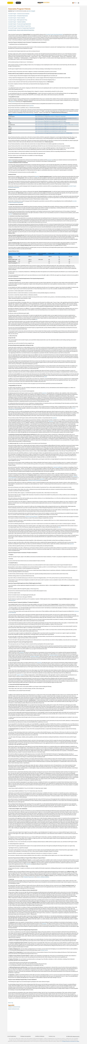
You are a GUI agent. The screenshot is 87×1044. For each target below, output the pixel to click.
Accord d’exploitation (11, 1036)
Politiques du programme (25, 1036)
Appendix (10, 161)
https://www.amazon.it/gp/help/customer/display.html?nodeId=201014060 (50, 121)
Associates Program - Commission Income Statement (18, 13)
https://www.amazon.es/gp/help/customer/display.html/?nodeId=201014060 (51, 126)
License (45, 376)
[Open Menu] (78, 3)
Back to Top (10, 1002)
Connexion (10, 2)
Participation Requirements (28, 876)
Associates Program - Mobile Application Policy (17, 19)
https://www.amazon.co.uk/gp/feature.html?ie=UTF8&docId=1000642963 (50, 116)
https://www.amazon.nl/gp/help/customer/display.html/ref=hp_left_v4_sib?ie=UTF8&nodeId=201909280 (57, 124)
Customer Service (44, 950)
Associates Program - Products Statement (16, 17)
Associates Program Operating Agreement (54, 34)
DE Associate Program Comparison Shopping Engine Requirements (21, 28)
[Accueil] (43, 3)
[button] (74, 3)
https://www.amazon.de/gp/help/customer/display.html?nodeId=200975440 (50, 128)
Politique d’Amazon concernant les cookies (70, 1041)
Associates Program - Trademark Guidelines (17, 21)
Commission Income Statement (34, 480)
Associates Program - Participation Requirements (18, 15)
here (35, 172)
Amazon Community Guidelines (43, 876)
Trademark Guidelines (57, 467)
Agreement (13, 101)
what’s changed (31, 11)
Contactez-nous (52, 1036)
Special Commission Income (13, 1008)
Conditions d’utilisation (39, 1036)
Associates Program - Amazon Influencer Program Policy (19, 26)
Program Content (20, 674)
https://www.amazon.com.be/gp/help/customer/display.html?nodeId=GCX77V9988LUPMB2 (53, 133)
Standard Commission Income (14, 1006)
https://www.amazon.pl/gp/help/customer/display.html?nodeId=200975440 (50, 131)
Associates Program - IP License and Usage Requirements (19, 23)
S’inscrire (18, 2)
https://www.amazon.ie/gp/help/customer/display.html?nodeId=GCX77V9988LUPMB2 (52, 122)
